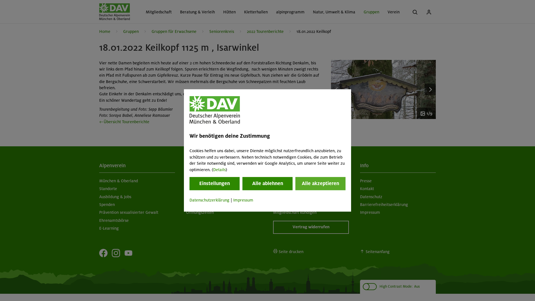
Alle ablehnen (267, 183)
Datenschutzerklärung (209, 200)
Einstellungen (214, 183)
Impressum (243, 200)
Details (219, 169)
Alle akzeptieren (320, 183)
